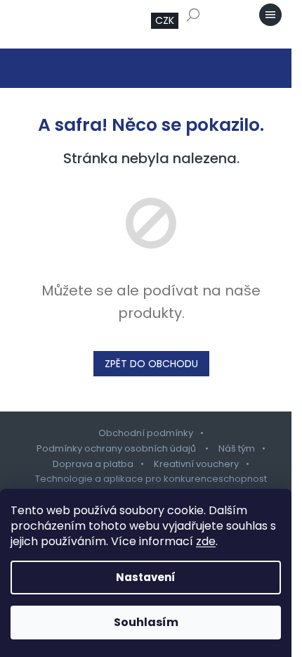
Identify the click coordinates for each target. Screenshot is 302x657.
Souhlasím (146, 622)
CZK (164, 20)
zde (206, 541)
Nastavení (146, 577)
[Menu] (270, 15)
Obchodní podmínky (145, 433)
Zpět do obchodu (151, 364)
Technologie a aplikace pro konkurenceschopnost (151, 478)
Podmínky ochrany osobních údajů (117, 448)
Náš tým (236, 448)
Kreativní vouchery (196, 464)
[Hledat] (193, 15)
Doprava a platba (93, 464)
